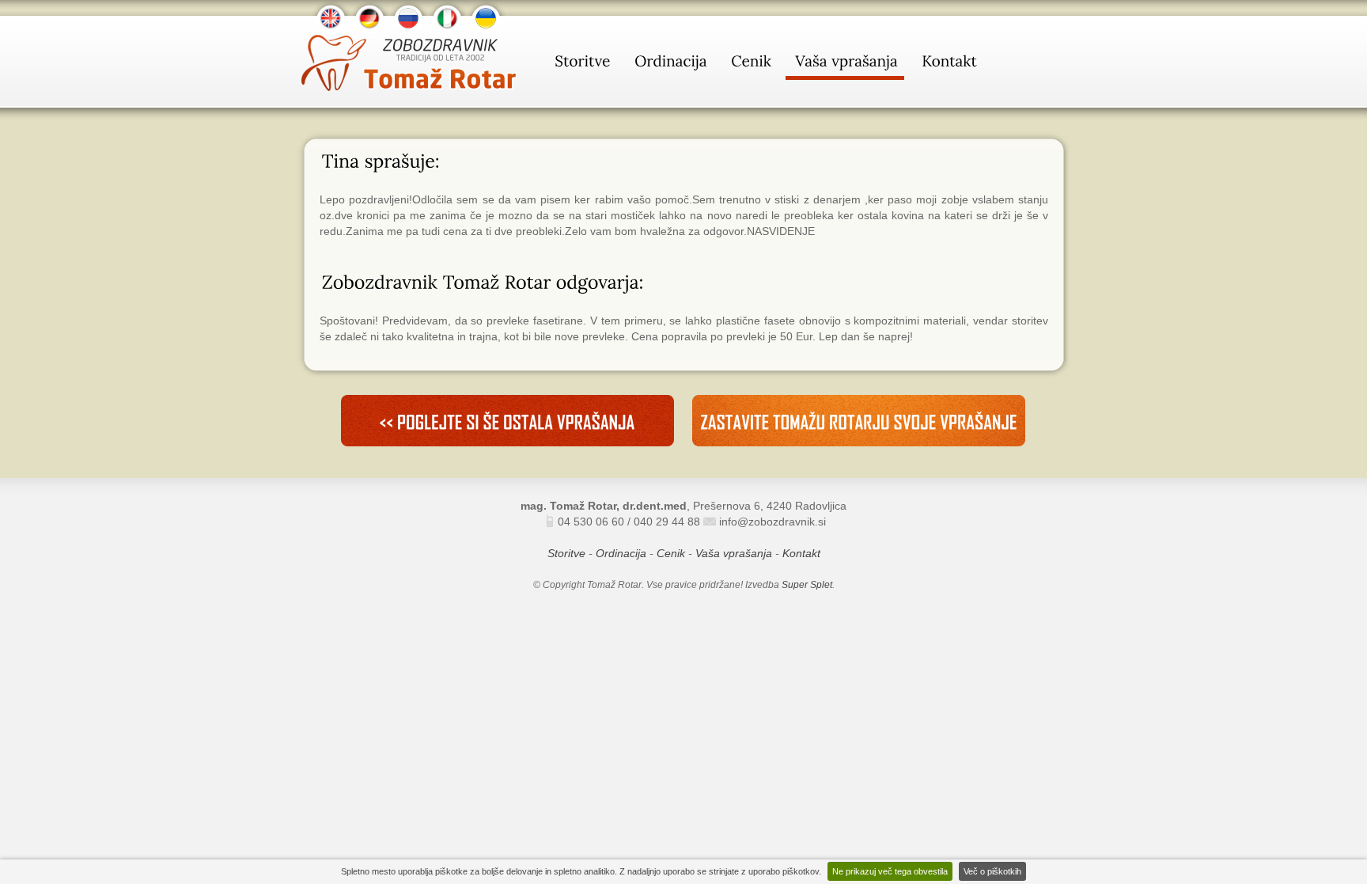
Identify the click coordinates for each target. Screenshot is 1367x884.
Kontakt (801, 553)
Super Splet (807, 584)
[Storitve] (581, 64)
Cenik (671, 553)
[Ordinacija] (669, 64)
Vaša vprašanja (733, 553)
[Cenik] (749, 64)
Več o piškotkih (992, 871)
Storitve (566, 553)
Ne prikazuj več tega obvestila (890, 871)
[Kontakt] (947, 64)
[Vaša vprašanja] (844, 64)
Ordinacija (621, 553)
